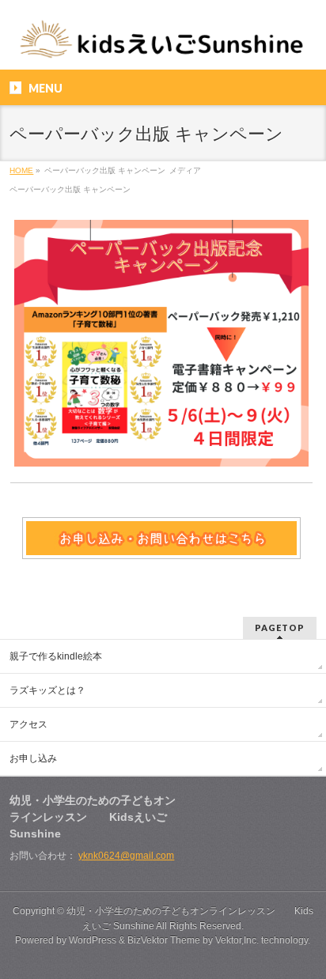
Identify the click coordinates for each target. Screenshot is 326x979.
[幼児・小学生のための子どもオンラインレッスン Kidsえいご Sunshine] (163, 44)
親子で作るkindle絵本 (55, 656)
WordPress (92, 940)
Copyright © (39, 911)
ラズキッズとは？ (47, 690)
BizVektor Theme (163, 940)
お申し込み (33, 758)
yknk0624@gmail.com (126, 855)
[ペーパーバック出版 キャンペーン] (161, 343)
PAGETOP (280, 627)
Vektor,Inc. (237, 940)
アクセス (28, 724)
